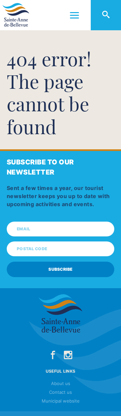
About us (60, 383)
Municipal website (61, 401)
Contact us (60, 392)
